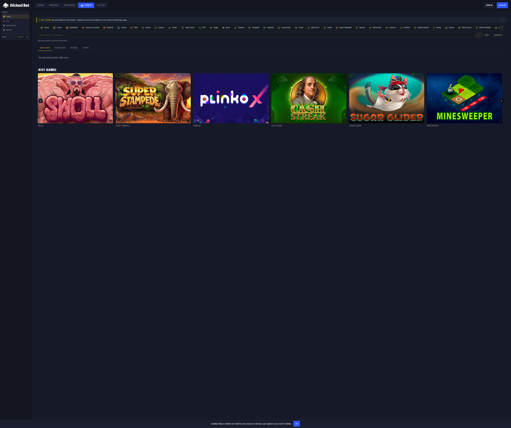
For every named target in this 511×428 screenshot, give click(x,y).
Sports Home (45, 48)
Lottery (101, 5)
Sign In (489, 5)
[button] (75, 101)
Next (501, 101)
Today (487, 35)
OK (296, 423)
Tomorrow (498, 35)
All (478, 35)
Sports (88, 5)
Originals (54, 5)
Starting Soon (60, 48)
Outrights (74, 48)
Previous (40, 101)
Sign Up (502, 5)
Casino (40, 5)
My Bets (86, 48)
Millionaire (69, 5)
